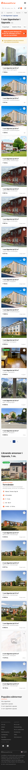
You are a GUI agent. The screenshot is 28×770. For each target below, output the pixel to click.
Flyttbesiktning (18, 727)
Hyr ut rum (16, 724)
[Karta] (25, 8)
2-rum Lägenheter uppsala (9, 708)
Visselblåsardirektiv (6, 739)
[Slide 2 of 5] (13, 64)
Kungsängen (5, 27)
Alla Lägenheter (5, 701)
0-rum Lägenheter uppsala (9, 706)
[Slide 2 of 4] (13, 336)
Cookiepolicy (4, 734)
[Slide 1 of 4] (12, 336)
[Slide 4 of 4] (15, 336)
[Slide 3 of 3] (14, 155)
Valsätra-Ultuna (16, 27)
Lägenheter (9, 12)
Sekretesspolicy (5, 732)
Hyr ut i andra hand (19, 729)
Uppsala (18, 12)
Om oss (3, 724)
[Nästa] (17, 441)
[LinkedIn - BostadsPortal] (8, 746)
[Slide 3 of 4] (14, 336)
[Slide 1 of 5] (12, 64)
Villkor (15, 734)
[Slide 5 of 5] (15, 64)
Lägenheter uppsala (7, 704)
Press (2, 729)
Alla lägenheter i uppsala (10, 15)
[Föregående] (10, 441)
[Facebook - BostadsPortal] (3, 746)
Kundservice (17, 732)
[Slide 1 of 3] (13, 155)
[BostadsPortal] (8, 3)
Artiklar (3, 727)
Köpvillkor (3, 737)
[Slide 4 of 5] (14, 64)
